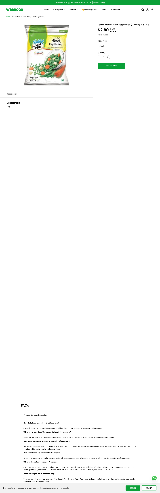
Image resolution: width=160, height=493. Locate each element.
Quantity (101, 53)
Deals (103, 9)
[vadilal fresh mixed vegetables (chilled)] (46, 55)
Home (46, 9)
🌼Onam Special (89, 9)
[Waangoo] (14, 9)
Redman (73, 9)
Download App (99, 3)
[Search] (143, 10)
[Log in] (147, 10)
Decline (133, 488)
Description (11, 94)
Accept (149, 488)
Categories (58, 9)
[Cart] (152, 10)
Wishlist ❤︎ (115, 9)
